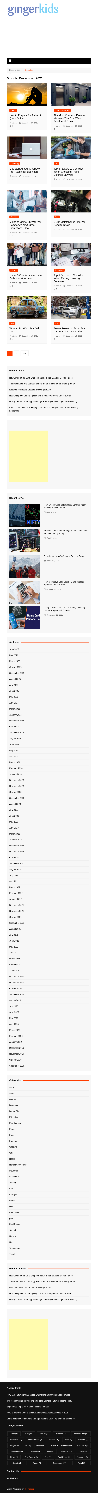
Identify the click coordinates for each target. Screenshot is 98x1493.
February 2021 (16, 965)
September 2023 (16, 798)
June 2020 (14, 1012)
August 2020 (15, 1000)
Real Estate (14, 1224)
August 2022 (15, 869)
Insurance (13, 1171)
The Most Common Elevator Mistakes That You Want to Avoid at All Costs (69, 118)
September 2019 (16, 1066)
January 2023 (15, 840)
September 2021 (16, 923)
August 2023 (15, 804)
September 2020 (16, 994)
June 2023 (14, 816)
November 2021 (16, 911)
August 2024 (15, 738)
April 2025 (14, 703)
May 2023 (13, 822)
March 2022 (14, 887)
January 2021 (15, 970)
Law (56, 164)
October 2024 (15, 727)
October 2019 (15, 1060)
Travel (12, 1254)
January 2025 (15, 715)
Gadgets (13, 1147)
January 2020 (15, 1042)
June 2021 (14, 941)
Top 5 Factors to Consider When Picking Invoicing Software (68, 278)
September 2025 (16, 673)
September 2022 (16, 863)
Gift (10, 1153)
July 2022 (13, 875)
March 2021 (14, 959)
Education (14, 1117)
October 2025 (15, 667)
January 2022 (15, 899)
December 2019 (16, 1048)
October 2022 (15, 857)
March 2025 (14, 709)
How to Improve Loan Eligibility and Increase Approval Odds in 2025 (40, 396)
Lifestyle (14, 270)
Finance (13, 1129)
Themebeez (29, 1489)
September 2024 (16, 732)
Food (11, 1135)
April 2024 (14, 756)
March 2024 (14, 762)
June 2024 (14, 744)
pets (11, 1218)
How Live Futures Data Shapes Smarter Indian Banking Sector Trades (41, 378)
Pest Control (15, 1212)
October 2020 (15, 988)
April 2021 (14, 953)
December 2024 (16, 721)
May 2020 (13, 1018)
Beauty (12, 1099)
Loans (12, 1200)
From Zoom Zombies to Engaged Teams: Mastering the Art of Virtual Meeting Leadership (43, 409)
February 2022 (16, 893)
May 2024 (13, 750)
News (12, 1206)
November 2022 (16, 851)
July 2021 (13, 935)
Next (25, 353)
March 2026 (14, 661)
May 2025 (13, 697)
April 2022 (14, 881)
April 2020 (14, 1024)
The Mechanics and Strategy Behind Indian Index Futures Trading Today (42, 384)
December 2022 (16, 846)
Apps (11, 1087)
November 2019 (16, 1054)
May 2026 (13, 655)
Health (13, 110)
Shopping (13, 1230)
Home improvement (62, 110)
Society (12, 1236)
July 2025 (13, 685)
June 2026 (14, 649)
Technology (15, 164)
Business (14, 217)
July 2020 (13, 1006)
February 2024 (16, 768)
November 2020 (16, 982)
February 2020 (16, 1036)
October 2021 (15, 917)
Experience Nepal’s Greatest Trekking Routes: (30, 390)
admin (14, 123)
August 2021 (15, 929)
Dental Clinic (15, 1111)
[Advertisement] (49, 38)
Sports (12, 1242)
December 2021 (16, 905)
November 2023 (16, 786)
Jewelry (12, 1183)
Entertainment (15, 1123)
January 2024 (15, 774)
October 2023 (15, 792)
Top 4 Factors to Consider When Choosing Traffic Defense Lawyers (68, 171)
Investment (14, 1177)
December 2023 (16, 780)
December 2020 (16, 976)
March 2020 (14, 1030)
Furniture (13, 1141)
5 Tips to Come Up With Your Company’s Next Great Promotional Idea (25, 225)
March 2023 (14, 834)
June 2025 (14, 691)
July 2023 (13, 810)
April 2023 (14, 828)
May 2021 (13, 947)
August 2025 (15, 679)
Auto (56, 217)
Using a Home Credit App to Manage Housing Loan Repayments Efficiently (43, 402)
